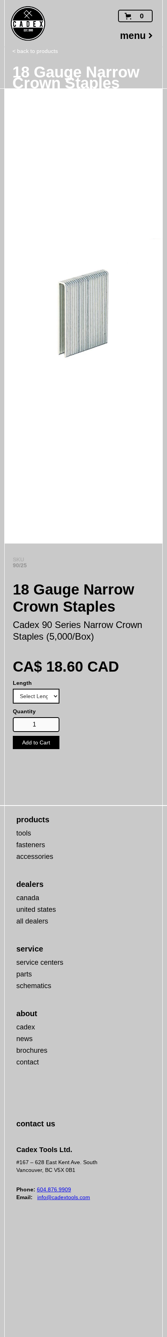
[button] (135, 16)
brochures (31, 1050)
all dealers (32, 921)
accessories (34, 856)
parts (24, 974)
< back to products (35, 51)
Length (22, 683)
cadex (25, 1027)
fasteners (30, 845)
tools (23, 833)
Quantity (24, 711)
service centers (39, 962)
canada (27, 898)
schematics (33, 986)
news (24, 1039)
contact (27, 1062)
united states (36, 909)
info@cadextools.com (63, 1197)
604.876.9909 (54, 1189)
